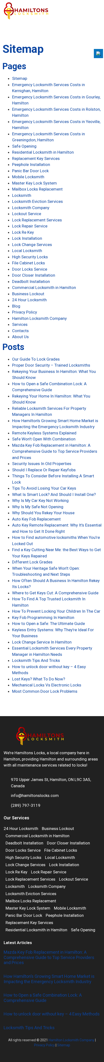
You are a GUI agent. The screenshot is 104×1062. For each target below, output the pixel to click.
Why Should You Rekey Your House (43, 512)
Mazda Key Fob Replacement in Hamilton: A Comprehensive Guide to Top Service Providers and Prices (54, 451)
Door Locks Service (29, 269)
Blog (16, 306)
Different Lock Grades (32, 562)
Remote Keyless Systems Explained (44, 433)
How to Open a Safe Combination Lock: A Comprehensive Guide (43, 998)
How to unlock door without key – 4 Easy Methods (52, 1013)
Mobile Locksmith (28, 176)
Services (20, 324)
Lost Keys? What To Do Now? (38, 679)
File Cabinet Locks (28, 262)
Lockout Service (26, 213)
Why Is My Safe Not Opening (37, 506)
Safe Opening (24, 146)
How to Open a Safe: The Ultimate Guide (48, 623)
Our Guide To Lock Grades (36, 359)
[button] (98, 11)
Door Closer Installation (33, 275)
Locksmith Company (30, 207)
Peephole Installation (31, 164)
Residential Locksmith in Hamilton (43, 152)
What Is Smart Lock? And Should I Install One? (54, 494)
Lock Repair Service (29, 226)
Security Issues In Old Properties (41, 463)
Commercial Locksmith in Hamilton (44, 287)
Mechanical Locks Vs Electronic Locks (46, 685)
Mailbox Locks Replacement (37, 189)
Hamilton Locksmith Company (39, 318)
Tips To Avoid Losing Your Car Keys (44, 488)
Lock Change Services (32, 244)
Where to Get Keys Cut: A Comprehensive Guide (55, 592)
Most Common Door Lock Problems (44, 691)
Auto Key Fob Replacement (36, 519)
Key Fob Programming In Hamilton (43, 617)
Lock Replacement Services (37, 220)
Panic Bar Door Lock (30, 170)
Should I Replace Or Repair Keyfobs (44, 469)
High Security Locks (30, 256)
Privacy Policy (24, 312)
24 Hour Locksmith (29, 299)
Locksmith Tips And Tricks (36, 660)
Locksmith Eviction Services (37, 201)
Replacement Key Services (36, 158)
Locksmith (21, 195)
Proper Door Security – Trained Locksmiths (51, 365)
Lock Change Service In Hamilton (42, 642)
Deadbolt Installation (31, 281)
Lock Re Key (23, 232)
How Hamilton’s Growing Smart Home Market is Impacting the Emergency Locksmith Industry (49, 979)
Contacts (20, 330)
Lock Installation (27, 238)
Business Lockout (28, 293)
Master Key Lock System (34, 183)
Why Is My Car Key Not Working (40, 500)
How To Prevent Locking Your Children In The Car (56, 611)
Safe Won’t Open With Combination (43, 439)
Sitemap (19, 78)
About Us (20, 336)
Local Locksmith (27, 250)
